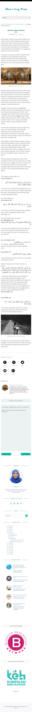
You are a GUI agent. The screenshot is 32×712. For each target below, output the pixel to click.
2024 (9, 526)
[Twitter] (14, 503)
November (12, 534)
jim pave (15, 86)
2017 (9, 545)
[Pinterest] (21, 503)
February (12, 538)
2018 (9, 543)
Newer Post (6, 454)
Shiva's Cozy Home (16, 9)
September (13, 535)
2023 (9, 527)
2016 (9, 546)
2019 (9, 532)
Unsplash (21, 86)
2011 (9, 552)
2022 (9, 529)
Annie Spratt (15, 336)
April (11, 537)
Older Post (25, 454)
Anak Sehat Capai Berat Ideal (17, 540)
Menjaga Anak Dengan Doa (16, 385)
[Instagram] (17, 503)
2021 (9, 531)
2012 (9, 551)
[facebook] (11, 503)
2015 (9, 548)
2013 (9, 549)
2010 (9, 554)
